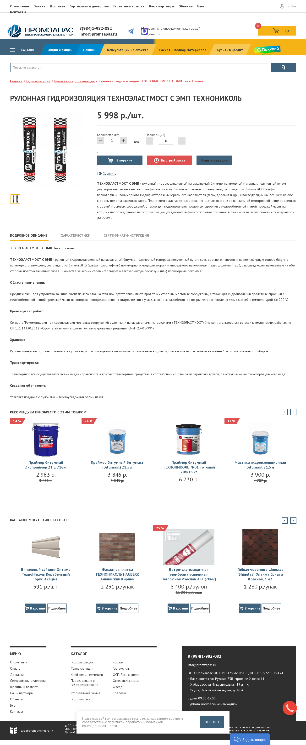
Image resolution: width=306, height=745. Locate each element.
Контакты (18, 12)
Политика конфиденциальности (248, 727)
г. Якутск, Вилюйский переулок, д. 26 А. (216, 690)
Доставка (57, 6)
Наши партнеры (161, 6)
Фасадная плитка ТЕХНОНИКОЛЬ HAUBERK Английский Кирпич (117, 574)
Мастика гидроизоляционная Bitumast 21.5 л (260, 464)
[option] (46, 459)
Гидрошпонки (80, 699)
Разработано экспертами (36, 730)
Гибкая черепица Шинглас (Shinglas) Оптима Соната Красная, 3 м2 (260, 574)
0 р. (274, 29)
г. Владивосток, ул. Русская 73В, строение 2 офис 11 (226, 679)
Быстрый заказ (173, 160)
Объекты (186, 6)
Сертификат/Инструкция (126, 235)
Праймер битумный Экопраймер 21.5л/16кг (46, 464)
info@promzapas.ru (98, 34)
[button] (250, 739)
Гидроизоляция (82, 662)
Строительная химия (85, 693)
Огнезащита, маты (126, 680)
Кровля (26, 75)
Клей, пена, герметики (87, 674)
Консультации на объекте (127, 50)
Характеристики (75, 235)
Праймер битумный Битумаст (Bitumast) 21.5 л (117, 464)
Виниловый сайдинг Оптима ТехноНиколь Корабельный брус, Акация (46, 574)
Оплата (39, 6)
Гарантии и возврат (128, 6)
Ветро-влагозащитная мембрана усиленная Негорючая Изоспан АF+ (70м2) (188, 574)
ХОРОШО (212, 722)
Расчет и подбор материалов (182, 50)
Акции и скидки (60, 50)
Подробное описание (29, 235)
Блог (200, 6)
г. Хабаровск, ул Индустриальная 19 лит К (218, 684)
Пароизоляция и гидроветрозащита (84, 682)
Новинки (89, 50)
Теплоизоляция (82, 668)
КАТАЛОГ (27, 50)
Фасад (117, 687)
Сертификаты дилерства (89, 6)
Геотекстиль (121, 668)
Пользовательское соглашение (247, 730)
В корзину (123, 160)
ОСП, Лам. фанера (126, 674)
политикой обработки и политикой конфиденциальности (122, 724)
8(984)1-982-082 (95, 28)
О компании (19, 6)
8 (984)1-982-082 (204, 656)
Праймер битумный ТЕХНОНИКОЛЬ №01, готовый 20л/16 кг (189, 467)
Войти (292, 6)
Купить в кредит (230, 50)
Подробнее (57, 608)
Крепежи (119, 693)
